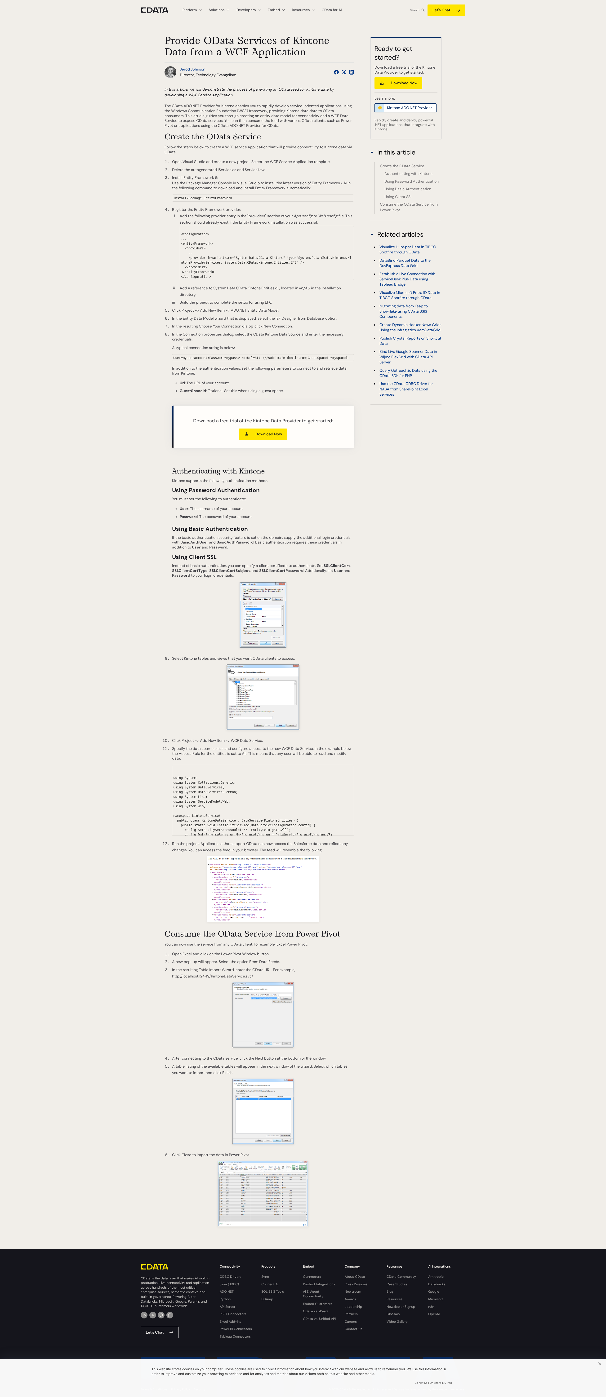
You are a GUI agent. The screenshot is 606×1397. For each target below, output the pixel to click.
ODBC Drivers (230, 1276)
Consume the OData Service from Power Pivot (409, 207)
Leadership (353, 1306)
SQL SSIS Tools (272, 1291)
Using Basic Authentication (407, 188)
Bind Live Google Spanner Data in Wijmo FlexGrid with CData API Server (408, 357)
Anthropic (436, 1276)
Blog (390, 1291)
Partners (351, 1314)
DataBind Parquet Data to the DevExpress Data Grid (405, 263)
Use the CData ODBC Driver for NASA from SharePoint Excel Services (406, 389)
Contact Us (353, 1329)
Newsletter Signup (401, 1306)
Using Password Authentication (411, 181)
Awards (350, 1299)
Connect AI (269, 1284)
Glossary (393, 1314)
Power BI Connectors (236, 1329)
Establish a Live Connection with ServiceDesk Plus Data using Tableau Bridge (407, 279)
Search (414, 10)
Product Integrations (319, 1284)
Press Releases (356, 1284)
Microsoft (435, 1299)
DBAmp (267, 1299)
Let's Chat (441, 10)
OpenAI (434, 1314)
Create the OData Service (402, 166)
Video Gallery (397, 1321)
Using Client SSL (398, 196)
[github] (161, 1315)
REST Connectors (233, 1314)
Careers (351, 1321)
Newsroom (353, 1291)
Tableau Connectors (235, 1336)
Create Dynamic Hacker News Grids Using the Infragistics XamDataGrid (410, 328)
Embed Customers (317, 1304)
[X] (152, 1315)
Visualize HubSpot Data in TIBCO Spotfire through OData (407, 250)
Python (225, 1299)
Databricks (436, 1284)
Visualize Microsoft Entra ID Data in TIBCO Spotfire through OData (409, 295)
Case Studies (397, 1284)
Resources (394, 1299)
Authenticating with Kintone (408, 173)
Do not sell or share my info (433, 1383)
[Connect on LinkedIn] (351, 72)
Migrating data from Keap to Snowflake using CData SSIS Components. (403, 311)
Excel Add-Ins (230, 1321)
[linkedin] (144, 1315)
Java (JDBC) (229, 1284)
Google (433, 1291)
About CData (355, 1276)
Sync (265, 1276)
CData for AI (332, 10)
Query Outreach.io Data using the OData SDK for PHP (408, 373)
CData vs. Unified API (319, 1319)
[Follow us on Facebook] (336, 72)
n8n (431, 1306)
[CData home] (158, 10)
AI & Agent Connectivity (313, 1293)
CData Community (401, 1276)
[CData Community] (169, 1315)
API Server (227, 1306)
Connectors (312, 1276)
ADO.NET (227, 1291)
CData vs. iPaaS (315, 1311)
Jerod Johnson (192, 69)
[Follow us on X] (344, 72)
